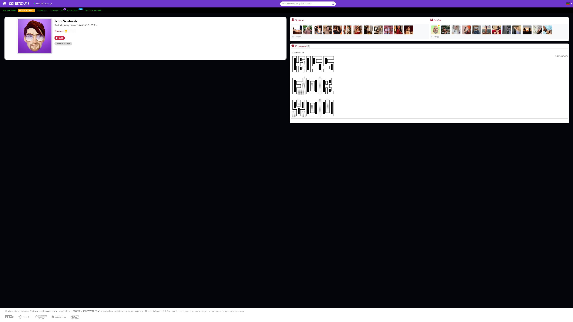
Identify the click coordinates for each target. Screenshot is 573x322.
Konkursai (72, 10)
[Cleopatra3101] (368, 30)
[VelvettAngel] (358, 30)
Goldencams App (93, 10)
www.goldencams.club (46, 311)
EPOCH (76, 311)
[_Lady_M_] (446, 30)
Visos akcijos (57, 10)
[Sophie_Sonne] (398, 30)
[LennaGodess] (327, 30)
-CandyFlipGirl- (298, 53)
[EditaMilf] (486, 30)
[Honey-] (527, 30)
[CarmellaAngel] (307, 30)
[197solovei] (435, 30)
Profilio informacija (63, 43)
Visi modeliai (9, 10)
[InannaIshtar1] (378, 30)
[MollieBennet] (496, 30)
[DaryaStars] (388, 30)
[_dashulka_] (537, 30)
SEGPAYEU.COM (91, 311)
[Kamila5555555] (456, 30)
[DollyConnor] (408, 30)
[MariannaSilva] (317, 30)
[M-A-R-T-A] (547, 30)
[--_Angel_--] (466, 30)
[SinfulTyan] (507, 30)
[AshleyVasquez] (297, 30)
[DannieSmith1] (348, 30)
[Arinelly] (476, 30)
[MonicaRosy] (517, 30)
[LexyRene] (337, 30)
